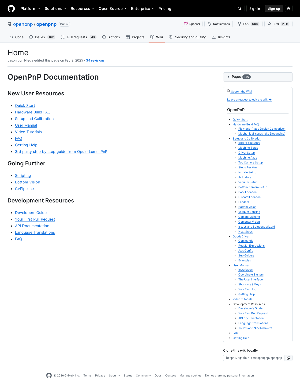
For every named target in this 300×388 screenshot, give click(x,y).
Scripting (23, 175)
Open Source (111, 8)
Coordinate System (250, 274)
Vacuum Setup (247, 182)
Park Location (247, 192)
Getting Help (26, 145)
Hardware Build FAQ (32, 112)
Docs (158, 375)
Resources (80, 8)
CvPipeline (24, 188)
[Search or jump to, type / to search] (239, 8)
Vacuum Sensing (249, 211)
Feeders (243, 202)
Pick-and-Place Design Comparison (261, 128)
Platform (28, 8)
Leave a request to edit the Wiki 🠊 (249, 99)
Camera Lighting (249, 216)
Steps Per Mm (247, 167)
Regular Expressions (251, 245)
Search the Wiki (241, 91)
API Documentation (32, 225)
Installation (245, 269)
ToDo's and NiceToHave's (255, 328)
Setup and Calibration (34, 118)
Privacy (100, 375)
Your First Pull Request (35, 219)
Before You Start (249, 142)
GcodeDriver (241, 236)
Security (114, 375)
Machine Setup (248, 147)
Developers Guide (31, 212)
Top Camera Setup (250, 162)
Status (128, 375)
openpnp (23, 24)
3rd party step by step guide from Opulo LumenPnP (61, 151)
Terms (87, 375)
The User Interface (250, 279)
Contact (170, 375)
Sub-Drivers (246, 255)
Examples (244, 260)
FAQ (18, 138)
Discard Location (249, 197)
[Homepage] (11, 8)
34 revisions (95, 60)
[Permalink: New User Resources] (4, 93)
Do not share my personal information (229, 375)
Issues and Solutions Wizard (256, 226)
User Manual (26, 125)
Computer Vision (249, 221)
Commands (245, 240)
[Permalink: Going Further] (4, 163)
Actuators (244, 177)
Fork (250, 24)
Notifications (221, 24)
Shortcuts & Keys (249, 284)
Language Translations (35, 232)
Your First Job (247, 289)
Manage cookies (190, 375)
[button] (288, 358)
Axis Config (245, 250)
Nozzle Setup (247, 172)
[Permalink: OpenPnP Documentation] (4, 77)
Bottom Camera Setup (252, 187)
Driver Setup (246, 152)
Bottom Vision (27, 182)
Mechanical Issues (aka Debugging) (261, 133)
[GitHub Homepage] (49, 375)
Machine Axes (247, 157)
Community (143, 375)
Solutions (53, 8)
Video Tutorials (28, 131)
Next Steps (245, 231)
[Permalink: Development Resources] (4, 200)
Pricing (164, 8)
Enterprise (140, 8)
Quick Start (25, 105)
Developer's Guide (250, 308)
